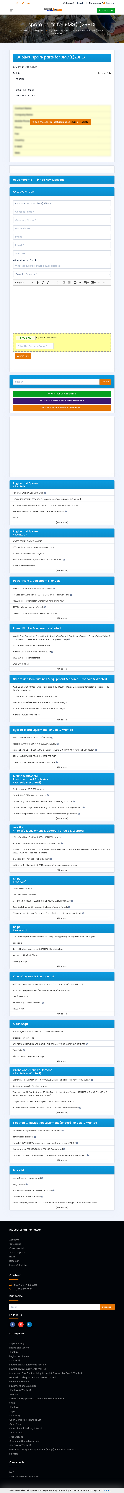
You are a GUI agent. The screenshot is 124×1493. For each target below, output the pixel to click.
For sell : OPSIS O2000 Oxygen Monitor (30, 795)
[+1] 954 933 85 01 (22, 1289)
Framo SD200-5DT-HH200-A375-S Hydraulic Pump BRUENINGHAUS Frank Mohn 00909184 (54, 750)
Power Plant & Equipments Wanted (27, 1368)
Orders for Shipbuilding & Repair (26, 1428)
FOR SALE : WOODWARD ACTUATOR (28, 493)
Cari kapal (17, 943)
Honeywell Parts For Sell (23, 1137)
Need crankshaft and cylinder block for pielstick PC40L (38, 559)
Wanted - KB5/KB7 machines (26, 714)
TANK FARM (18, 1050)
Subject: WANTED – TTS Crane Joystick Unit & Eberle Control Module (43, 1101)
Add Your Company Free (63, 393)
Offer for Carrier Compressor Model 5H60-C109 (34, 762)
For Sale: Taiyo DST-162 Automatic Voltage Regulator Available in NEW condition (50, 1155)
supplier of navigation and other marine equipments (37, 1130)
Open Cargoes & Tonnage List (25, 1419)
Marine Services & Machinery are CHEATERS (32, 1190)
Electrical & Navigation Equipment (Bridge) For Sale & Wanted (41, 1449)
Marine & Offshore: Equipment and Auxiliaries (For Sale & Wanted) (22, 1386)
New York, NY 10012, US (25, 1285)
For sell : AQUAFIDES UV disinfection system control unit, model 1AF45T (44, 1143)
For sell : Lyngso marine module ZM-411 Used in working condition (43, 801)
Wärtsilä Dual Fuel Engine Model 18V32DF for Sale (35, 613)
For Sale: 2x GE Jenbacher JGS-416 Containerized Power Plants (41, 595)
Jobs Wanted (16, 1436)
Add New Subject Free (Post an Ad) (63, 407)
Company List (16, 1248)
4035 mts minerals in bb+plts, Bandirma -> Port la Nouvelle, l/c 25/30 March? (48, 984)
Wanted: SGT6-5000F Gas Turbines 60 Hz (32, 651)
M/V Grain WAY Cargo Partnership (28, 1056)
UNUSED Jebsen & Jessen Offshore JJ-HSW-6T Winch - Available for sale (46, 1107)
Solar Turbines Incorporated (24, 1476)
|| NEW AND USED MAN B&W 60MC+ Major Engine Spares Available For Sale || (47, 499)
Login (74, 121)
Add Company (17, 1252)
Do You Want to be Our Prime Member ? (63, 400)
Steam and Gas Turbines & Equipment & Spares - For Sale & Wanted (45, 1373)
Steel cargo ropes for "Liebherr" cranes (30, 1086)
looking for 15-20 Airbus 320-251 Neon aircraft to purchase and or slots (45, 865)
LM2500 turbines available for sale (28, 607)
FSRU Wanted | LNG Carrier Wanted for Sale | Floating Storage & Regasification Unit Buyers (54, 936)
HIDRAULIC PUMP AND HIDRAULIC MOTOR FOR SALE (34, 756)
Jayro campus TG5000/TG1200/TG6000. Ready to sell (38, 1149)
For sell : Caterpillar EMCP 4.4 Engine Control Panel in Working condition (45, 813)
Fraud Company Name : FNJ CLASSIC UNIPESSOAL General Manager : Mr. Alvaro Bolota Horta (55, 1202)
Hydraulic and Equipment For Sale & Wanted (32, 1377)
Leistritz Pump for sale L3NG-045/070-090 (32, 737)
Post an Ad (107, 10)
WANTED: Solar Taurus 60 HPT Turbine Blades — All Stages (39, 708)
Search (105, 381)
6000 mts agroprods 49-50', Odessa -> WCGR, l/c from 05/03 (41, 990)
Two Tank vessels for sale (24, 894)
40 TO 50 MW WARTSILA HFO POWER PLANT (31, 645)
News (12, 1256)
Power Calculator (18, 1265)
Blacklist (13, 1453)
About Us (14, 1239)
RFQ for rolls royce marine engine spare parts (33, 547)
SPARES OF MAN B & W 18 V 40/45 (27, 541)
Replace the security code (47, 338)
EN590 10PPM (18, 1009)
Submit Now (23, 355)
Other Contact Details (25, 260)
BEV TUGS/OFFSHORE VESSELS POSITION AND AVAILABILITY (38, 1031)
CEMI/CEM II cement (22, 996)
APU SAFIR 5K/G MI (21, 664)
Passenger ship (20, 961)
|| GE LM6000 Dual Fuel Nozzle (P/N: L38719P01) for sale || (37, 837)
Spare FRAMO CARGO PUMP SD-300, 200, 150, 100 (35, 744)
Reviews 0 (103, 73)
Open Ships (15, 1424)
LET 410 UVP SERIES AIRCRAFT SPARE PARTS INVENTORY (37, 843)
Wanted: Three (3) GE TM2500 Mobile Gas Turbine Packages (40, 702)
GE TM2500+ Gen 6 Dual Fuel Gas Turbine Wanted (35, 696)
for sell (15, 517)
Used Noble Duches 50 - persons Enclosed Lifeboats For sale (40, 907)
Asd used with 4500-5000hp (26, 955)
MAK (11, 1472)
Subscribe (107, 1306)
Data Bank (14, 1260)
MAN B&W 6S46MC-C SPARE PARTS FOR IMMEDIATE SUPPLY (39, 511)
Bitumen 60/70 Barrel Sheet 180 (27, 1002)
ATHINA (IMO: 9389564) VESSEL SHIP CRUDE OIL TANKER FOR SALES (42, 901)
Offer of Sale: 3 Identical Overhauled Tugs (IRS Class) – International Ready (47, 913)
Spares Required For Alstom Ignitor (28, 553)
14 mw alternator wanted (24, 565)
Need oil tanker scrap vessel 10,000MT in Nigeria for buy (38, 949)
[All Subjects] (62, 522)
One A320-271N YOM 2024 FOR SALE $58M (31, 859)
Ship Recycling (16, 1343)
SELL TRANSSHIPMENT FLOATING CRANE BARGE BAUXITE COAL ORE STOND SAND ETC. (49, 1044)
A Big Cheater (19, 1184)
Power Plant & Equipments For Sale (27, 1364)
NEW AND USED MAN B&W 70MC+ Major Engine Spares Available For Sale (45, 505)
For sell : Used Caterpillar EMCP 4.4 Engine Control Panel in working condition (48, 807)
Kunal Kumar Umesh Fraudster (27, 1196)
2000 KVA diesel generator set (26, 658)
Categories (15, 1243)
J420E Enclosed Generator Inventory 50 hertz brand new (38, 601)
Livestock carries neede (23, 1038)
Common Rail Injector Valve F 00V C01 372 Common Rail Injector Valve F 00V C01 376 (52, 1080)
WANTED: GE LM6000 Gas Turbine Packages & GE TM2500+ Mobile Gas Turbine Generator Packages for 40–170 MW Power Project (61, 689)
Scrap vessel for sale (22, 888)
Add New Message (52, 180)
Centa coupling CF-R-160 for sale (28, 789)
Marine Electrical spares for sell (27, 1178)
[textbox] (62, 308)
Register (84, 121)
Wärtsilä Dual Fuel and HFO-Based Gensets (33, 588)
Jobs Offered (16, 1432)
